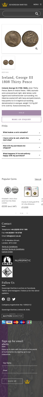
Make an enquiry (21, 119)
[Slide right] (27, 213)
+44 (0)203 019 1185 (19, 229)
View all (38, 179)
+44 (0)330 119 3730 (13, 233)
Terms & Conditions (10, 247)
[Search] (36, 13)
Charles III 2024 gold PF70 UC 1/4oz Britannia (30, 203)
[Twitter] (13, 299)
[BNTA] (8, 260)
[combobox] (21, 13)
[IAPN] (21, 271)
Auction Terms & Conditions (13, 249)
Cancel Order (7, 252)
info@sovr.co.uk (14, 236)
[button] (21, 132)
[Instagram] (8, 299)
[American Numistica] (23, 260)
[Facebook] (3, 299)
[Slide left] (16, 213)
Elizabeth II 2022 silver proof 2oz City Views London (9, 201)
